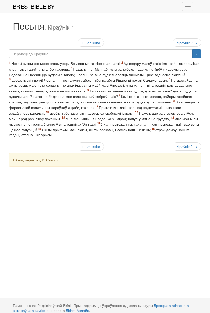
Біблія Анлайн (77, 310)
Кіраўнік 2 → (186, 42)
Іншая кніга (90, 42)
